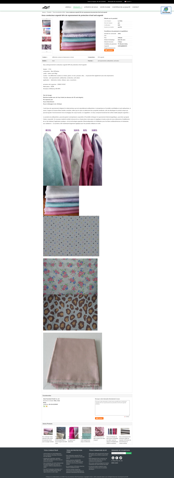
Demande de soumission (115, 1)
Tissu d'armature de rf (98, 450)
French (128, 1)
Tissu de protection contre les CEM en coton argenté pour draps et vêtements (85, 439)
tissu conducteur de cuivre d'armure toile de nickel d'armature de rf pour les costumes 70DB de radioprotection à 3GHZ (53, 465)
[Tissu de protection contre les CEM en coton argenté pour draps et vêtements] (86, 433)
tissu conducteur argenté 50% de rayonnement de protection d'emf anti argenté (75, 457)
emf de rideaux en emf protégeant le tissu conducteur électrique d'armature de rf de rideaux (53, 455)
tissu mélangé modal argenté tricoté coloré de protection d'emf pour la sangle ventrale (48, 439)
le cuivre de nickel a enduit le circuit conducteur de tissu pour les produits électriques (98, 468)
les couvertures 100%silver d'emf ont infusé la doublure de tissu (75, 467)
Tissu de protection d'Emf (59, 12)
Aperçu (68, 7)
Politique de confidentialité (52, 476)
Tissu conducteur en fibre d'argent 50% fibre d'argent (99, 438)
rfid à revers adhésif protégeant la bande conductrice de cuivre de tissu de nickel (99, 463)
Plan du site (119, 460)
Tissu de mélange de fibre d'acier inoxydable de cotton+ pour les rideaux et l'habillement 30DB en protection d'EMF (112, 441)
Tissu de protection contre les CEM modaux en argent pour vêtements (74, 439)
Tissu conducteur (51, 450)
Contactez (110, 50)
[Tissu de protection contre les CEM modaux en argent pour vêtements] (74, 433)
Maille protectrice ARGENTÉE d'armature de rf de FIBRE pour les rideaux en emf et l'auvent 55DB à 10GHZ (74, 462)
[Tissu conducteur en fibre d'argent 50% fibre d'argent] (99, 431)
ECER (126, 476)
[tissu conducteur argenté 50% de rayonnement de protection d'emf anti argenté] (78, 35)
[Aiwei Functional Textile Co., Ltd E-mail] (47, 406)
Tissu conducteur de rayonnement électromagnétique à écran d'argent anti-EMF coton (61, 440)
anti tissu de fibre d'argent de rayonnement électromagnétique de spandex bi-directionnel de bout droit (75, 471)
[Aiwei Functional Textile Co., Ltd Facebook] (117, 458)
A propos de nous (91, 7)
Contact (135, 7)
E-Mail (113, 460)
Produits (76, 7)
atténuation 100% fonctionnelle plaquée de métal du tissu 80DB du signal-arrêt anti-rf (98, 455)
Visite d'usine (105, 7)
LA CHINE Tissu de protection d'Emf (68, 476)
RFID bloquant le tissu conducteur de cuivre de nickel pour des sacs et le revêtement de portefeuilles (98, 460)
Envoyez (128, 453)
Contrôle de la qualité (121, 7)
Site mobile (115, 463)
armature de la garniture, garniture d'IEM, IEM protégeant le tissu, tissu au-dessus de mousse (53, 460)
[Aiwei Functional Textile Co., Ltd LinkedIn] (113, 458)
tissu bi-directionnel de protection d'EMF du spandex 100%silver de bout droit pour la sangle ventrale (125, 440)
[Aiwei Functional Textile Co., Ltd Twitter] (120, 458)
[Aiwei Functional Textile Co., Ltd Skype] (44, 406)
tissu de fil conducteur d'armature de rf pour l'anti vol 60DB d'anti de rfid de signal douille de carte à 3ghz (53, 471)
